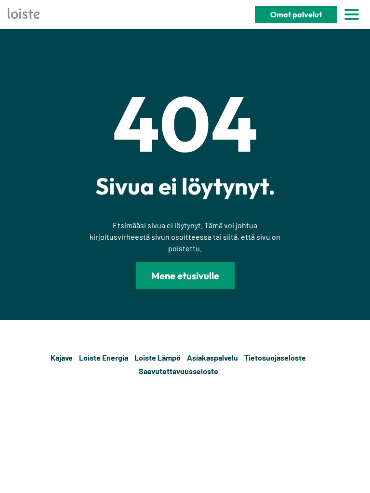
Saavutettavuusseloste (178, 371)
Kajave (62, 357)
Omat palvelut (296, 14)
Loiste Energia (103, 357)
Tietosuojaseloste (275, 357)
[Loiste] (24, 15)
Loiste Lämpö (157, 357)
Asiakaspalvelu (212, 357)
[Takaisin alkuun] (356, 364)
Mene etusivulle (185, 276)
